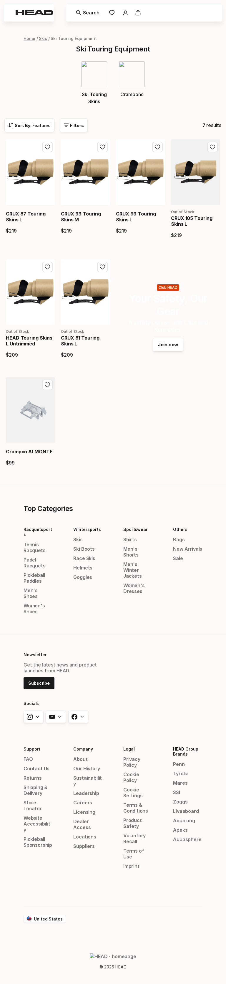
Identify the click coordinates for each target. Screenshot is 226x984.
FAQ (28, 759)
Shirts (130, 539)
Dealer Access (82, 824)
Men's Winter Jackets (132, 570)
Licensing (84, 812)
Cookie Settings (133, 792)
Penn (179, 764)
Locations (84, 837)
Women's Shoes (34, 608)
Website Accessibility (37, 824)
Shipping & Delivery (35, 790)
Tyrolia (181, 773)
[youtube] (56, 717)
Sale (178, 558)
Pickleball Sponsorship (38, 842)
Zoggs (180, 802)
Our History (86, 768)
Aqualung (184, 820)
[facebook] (78, 717)
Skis (43, 38)
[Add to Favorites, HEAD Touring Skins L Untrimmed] (47, 267)
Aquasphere (187, 839)
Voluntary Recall (134, 838)
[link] (112, 12)
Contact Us (36, 768)
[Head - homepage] (34, 12)
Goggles (82, 577)
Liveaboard (186, 811)
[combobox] (29, 125)
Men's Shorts (131, 552)
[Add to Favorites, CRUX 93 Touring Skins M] (102, 147)
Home (29, 38)
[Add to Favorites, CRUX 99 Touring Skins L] (157, 147)
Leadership (86, 793)
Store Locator (33, 805)
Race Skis (84, 558)
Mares (180, 783)
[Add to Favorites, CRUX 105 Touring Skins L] (212, 147)
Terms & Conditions (135, 808)
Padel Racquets (35, 563)
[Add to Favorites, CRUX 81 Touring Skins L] (102, 267)
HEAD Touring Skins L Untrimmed (29, 341)
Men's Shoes (31, 593)
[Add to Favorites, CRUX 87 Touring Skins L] (47, 147)
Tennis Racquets (35, 547)
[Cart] (138, 12)
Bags (179, 539)
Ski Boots (83, 549)
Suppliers (83, 846)
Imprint (131, 866)
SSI (176, 792)
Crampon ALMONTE (29, 452)
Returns (33, 778)
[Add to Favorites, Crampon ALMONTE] (47, 385)
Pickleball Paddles (34, 578)
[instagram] (34, 717)
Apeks (180, 830)
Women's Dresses (134, 588)
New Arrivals (187, 549)
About (80, 759)
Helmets (82, 568)
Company (83, 748)
